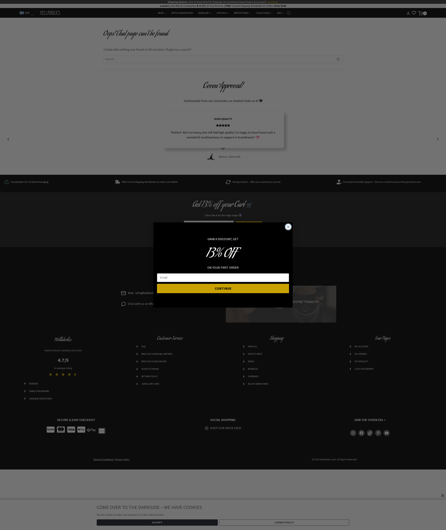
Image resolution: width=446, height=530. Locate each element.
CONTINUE (223, 288)
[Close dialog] (288, 227)
